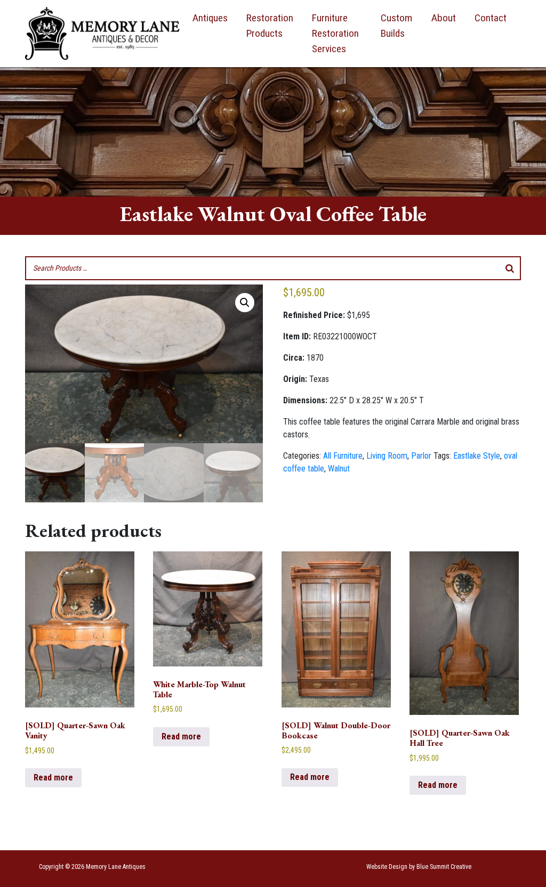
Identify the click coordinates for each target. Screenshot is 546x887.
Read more (53, 777)
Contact (491, 18)
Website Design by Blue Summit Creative (418, 866)
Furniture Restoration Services (335, 33)
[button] (244, 302)
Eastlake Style (476, 456)
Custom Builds (396, 25)
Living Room (386, 456)
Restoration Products (269, 25)
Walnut (339, 468)
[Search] (509, 268)
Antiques (210, 18)
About (443, 18)
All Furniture (343, 456)
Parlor (421, 456)
